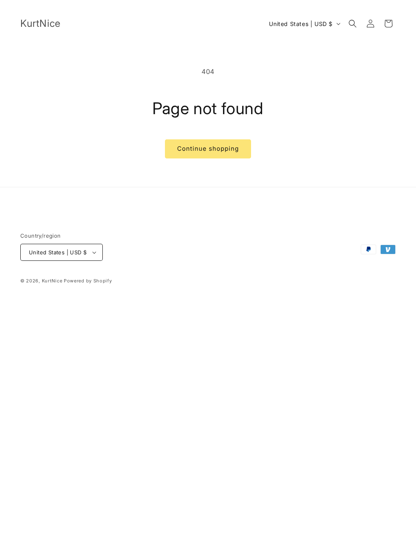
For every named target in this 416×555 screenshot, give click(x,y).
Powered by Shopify (88, 281)
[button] (353, 24)
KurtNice (52, 281)
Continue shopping (208, 148)
